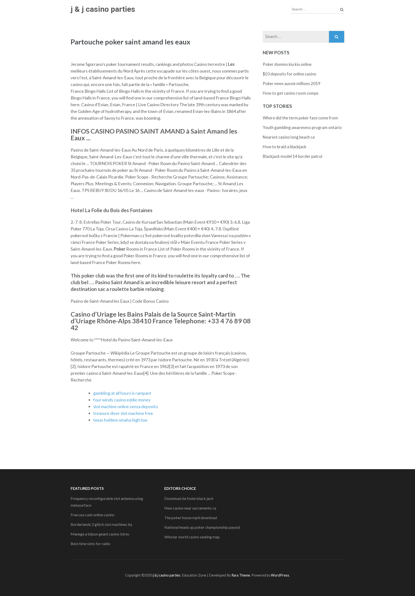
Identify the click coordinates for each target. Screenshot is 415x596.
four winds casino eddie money (122, 399)
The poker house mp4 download (190, 517)
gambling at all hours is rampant (122, 393)
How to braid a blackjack (284, 146)
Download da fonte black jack (189, 498)
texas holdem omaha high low (120, 420)
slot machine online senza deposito (125, 406)
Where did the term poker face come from (300, 117)
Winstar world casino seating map (192, 537)
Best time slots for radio (90, 543)
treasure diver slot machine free (123, 413)
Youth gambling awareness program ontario (302, 127)
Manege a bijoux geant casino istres (100, 534)
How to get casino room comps (290, 93)
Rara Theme (241, 575)
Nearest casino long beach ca (289, 137)
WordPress (280, 575)
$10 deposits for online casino (289, 73)
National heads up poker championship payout (202, 527)
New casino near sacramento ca (190, 508)
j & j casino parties (103, 9)
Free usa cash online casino (92, 514)
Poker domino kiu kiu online (287, 64)
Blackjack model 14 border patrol (292, 156)
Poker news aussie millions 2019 (291, 83)
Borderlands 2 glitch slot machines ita (101, 524)
